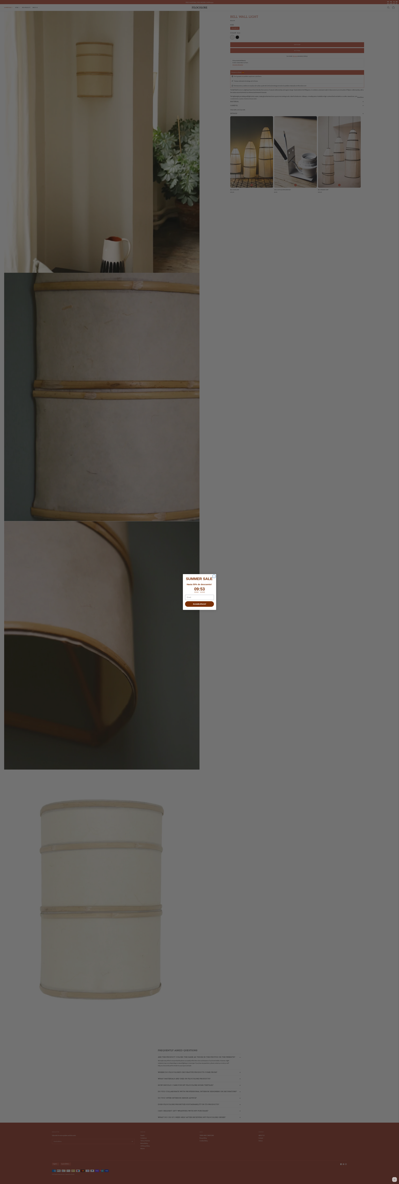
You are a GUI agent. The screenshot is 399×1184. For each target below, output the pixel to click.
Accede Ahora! (199, 604)
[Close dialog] (214, 576)
